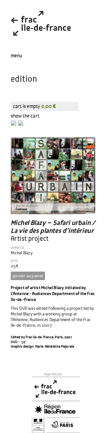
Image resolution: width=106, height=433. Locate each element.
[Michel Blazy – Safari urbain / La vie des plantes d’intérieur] (53, 175)
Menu (16, 56)
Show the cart (25, 116)
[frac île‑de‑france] (41, 40)
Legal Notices (53, 374)
